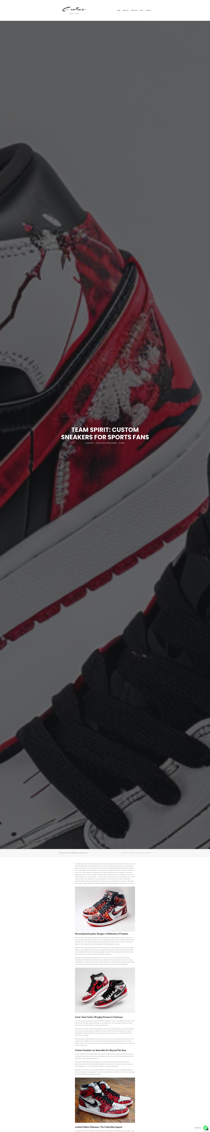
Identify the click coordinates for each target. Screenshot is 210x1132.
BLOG (141, 10)
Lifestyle (103, 443)
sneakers (114, 443)
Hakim (123, 443)
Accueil (123, 853)
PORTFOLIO (134, 10)
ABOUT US (125, 10)
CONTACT (148, 10)
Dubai (108, 443)
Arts (98, 443)
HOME (118, 10)
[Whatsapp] (205, 1128)
